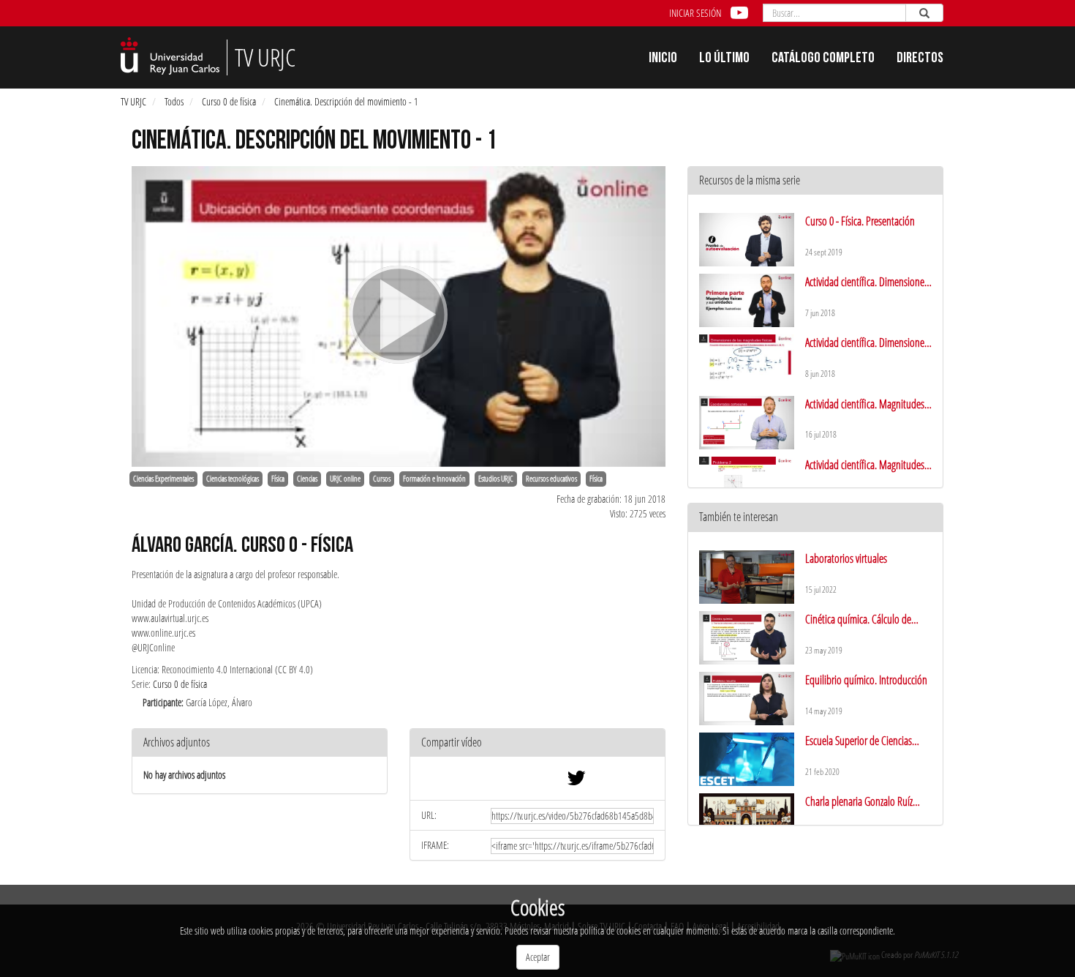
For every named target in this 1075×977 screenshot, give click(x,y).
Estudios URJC (495, 478)
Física (277, 478)
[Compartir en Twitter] (576, 781)
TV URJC (133, 101)
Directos (920, 59)
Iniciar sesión (695, 13)
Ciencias (307, 478)
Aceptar (538, 957)
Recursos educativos (551, 478)
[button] (537, 743)
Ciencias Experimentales (163, 478)
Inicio (663, 59)
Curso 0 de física (229, 101)
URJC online (345, 478)
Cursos (382, 478)
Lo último (724, 59)
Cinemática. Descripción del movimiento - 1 (346, 101)
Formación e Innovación (434, 478)
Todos (174, 101)
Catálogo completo (823, 59)
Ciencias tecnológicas (232, 478)
